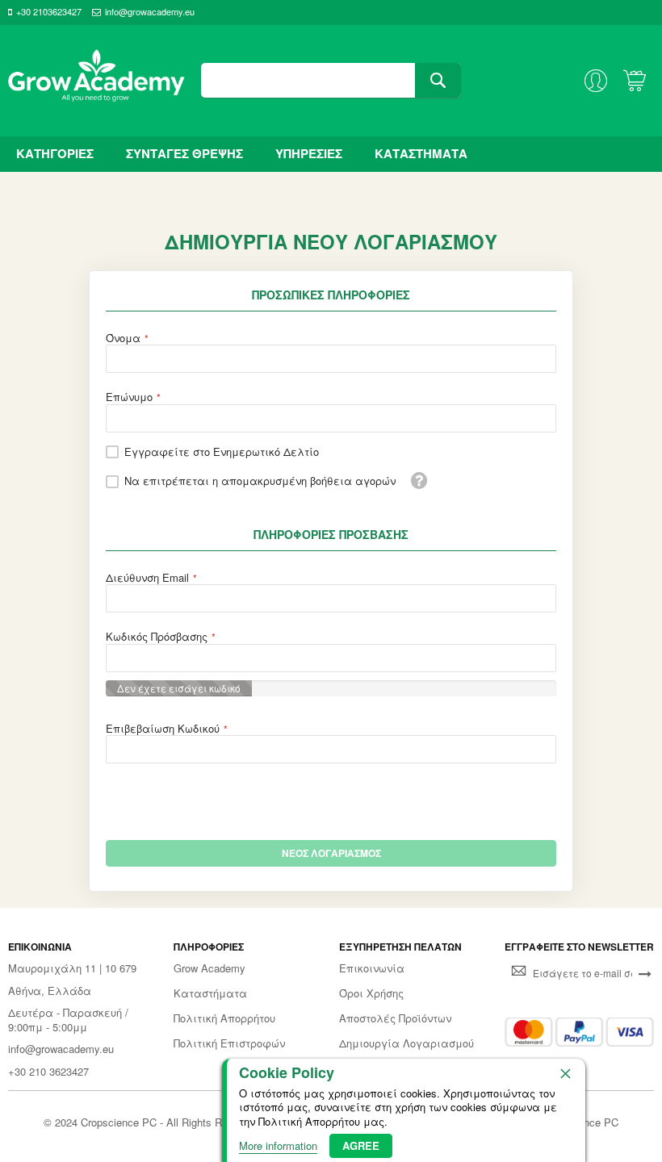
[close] (565, 1073)
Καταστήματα (210, 993)
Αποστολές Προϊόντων (395, 1018)
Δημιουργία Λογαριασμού (406, 1043)
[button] (419, 480)
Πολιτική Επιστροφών (229, 1043)
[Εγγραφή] (645, 972)
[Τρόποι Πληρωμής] (579, 1032)
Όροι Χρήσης (371, 993)
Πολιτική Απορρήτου (224, 1018)
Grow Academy (209, 968)
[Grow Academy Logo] (96, 80)
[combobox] (331, 80)
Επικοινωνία (371, 968)
